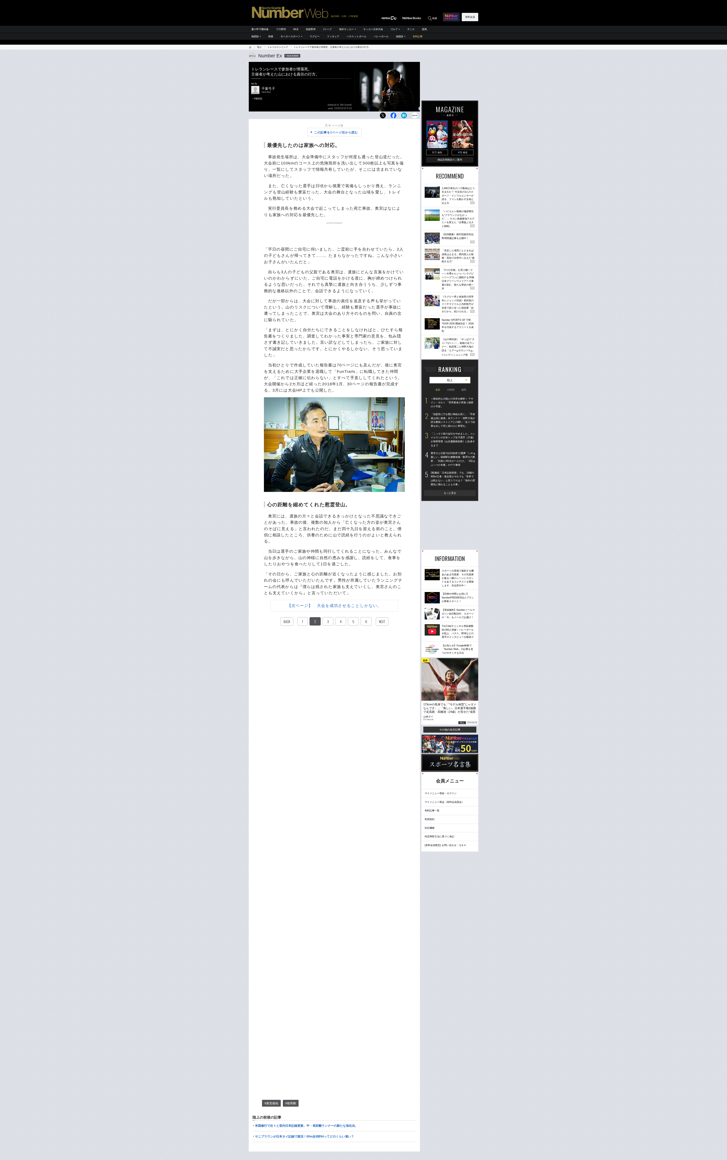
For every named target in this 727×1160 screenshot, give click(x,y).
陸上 (259, 47)
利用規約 (429, 819)
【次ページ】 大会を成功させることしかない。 (334, 605)
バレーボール (381, 36)
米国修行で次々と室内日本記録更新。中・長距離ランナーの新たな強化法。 (306, 1125)
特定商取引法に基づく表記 (439, 836)
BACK (286, 621)
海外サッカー (346, 29)
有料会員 (470, 17)
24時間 (451, 389)
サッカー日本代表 (373, 29)
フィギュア (333, 36)
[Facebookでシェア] (393, 116)
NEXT (382, 621)
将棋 (270, 36)
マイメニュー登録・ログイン (441, 793)
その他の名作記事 (449, 729)
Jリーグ (327, 29)
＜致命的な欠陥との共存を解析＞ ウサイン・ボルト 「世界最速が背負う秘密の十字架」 (452, 402)
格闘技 (255, 36)
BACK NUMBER (293, 55)
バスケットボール (356, 36)
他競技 (399, 36)
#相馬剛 (290, 1103)
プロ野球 (281, 29)
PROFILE (258, 98)
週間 (463, 389)
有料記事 (418, 36)
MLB (295, 29)
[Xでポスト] (383, 116)
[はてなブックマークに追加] (404, 116)
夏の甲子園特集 (260, 29)
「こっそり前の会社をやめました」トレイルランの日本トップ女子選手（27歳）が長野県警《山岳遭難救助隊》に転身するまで (453, 439)
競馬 (424, 29)
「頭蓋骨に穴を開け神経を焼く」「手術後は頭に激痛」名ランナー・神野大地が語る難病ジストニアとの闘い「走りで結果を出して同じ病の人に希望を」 (453, 420)
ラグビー (315, 36)
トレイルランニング (278, 47)
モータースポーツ (290, 36)
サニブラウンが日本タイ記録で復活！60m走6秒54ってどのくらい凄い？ (304, 1136)
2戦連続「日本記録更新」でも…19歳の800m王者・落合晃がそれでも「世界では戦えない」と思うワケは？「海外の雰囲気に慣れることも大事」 (453, 478)
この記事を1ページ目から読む (336, 132)
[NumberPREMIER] (451, 17)
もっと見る (450, 493)
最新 (437, 389)
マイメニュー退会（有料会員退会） (444, 802)
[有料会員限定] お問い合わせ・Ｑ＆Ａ (445, 845)
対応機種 (429, 828)
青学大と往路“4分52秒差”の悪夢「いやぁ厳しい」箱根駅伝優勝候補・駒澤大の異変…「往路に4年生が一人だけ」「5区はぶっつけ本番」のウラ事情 (453, 459)
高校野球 (311, 29)
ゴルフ (394, 29)
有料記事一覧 (432, 810)
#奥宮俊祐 (271, 1103)
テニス (411, 29)
